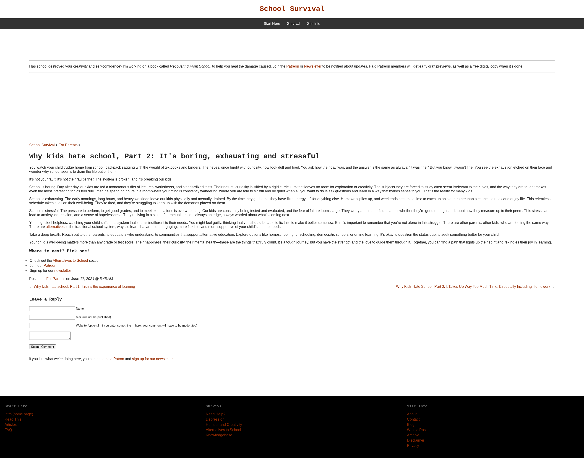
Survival (293, 24)
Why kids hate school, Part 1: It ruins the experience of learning (84, 286)
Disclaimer (415, 440)
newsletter (62, 270)
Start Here (272, 24)
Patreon (292, 66)
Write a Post (417, 430)
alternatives (55, 227)
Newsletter (312, 66)
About (412, 414)
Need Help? (215, 414)
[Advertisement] (292, 109)
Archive (413, 435)
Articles (11, 425)
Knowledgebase (219, 435)
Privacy (413, 446)
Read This (13, 419)
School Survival (292, 9)
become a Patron (110, 359)
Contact (413, 419)
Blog (411, 425)
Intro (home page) (19, 414)
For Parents (68, 145)
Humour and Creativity (224, 425)
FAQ (8, 430)
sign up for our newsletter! (153, 359)
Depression (215, 419)
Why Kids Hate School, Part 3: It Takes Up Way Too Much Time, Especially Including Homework (473, 286)
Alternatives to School (70, 260)
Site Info (313, 24)
